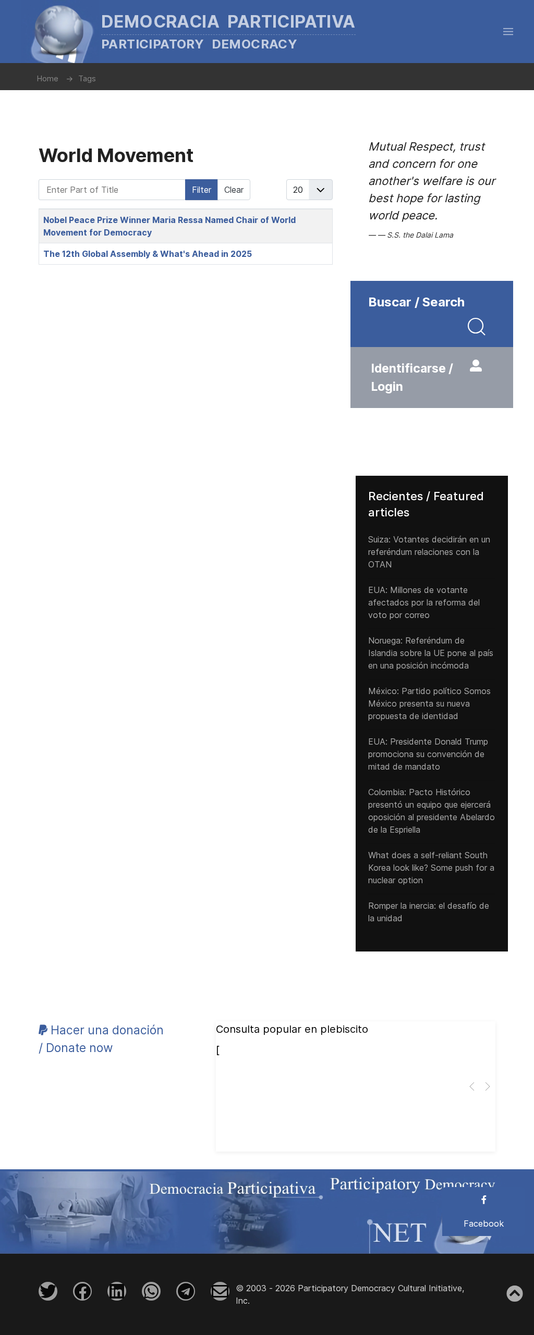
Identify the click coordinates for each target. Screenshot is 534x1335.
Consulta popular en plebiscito (292, 1029)
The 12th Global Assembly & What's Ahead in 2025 (147, 254)
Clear (234, 189)
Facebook (484, 1223)
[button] (508, 31)
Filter (201, 189)
